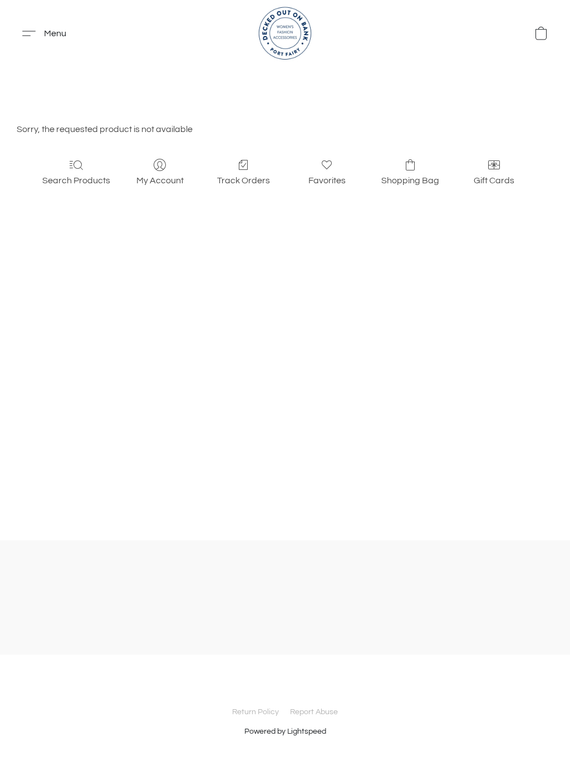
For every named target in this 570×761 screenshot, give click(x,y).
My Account (160, 180)
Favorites (327, 180)
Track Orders (243, 180)
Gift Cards (494, 180)
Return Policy (255, 712)
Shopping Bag (410, 180)
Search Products (76, 180)
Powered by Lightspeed (285, 731)
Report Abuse (314, 712)
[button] (285, 33)
